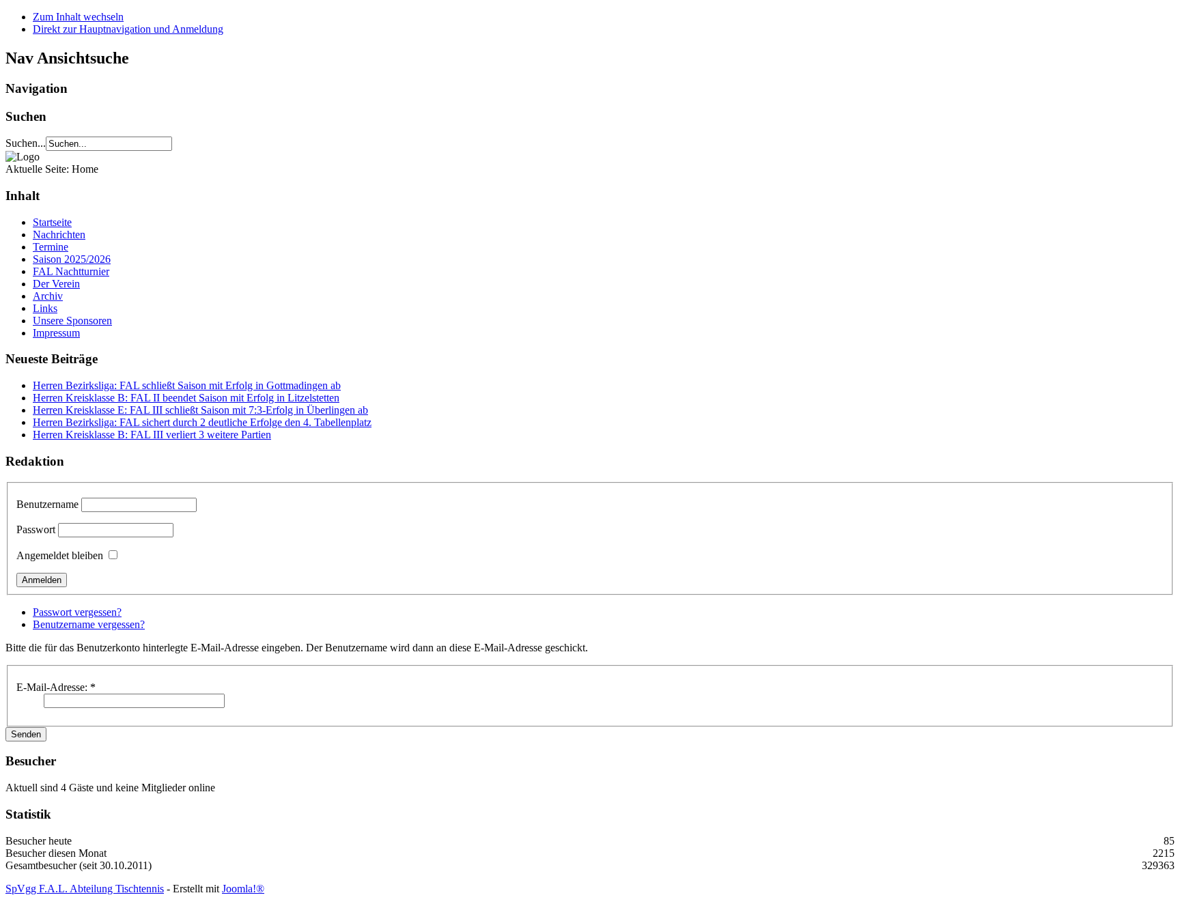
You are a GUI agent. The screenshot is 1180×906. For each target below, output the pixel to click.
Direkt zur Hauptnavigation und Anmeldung (128, 29)
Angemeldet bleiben (59, 555)
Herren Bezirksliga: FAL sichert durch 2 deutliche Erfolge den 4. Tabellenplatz (202, 422)
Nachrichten (59, 234)
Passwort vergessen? (77, 612)
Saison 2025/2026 (72, 259)
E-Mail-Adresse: (56, 687)
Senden (26, 734)
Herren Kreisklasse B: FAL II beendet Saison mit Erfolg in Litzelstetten (186, 398)
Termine (50, 247)
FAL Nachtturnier (71, 271)
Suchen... (25, 143)
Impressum (56, 333)
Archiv (48, 296)
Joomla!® (243, 888)
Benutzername (47, 504)
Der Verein (56, 283)
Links (45, 308)
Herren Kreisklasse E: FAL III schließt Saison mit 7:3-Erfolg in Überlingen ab (200, 410)
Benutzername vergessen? (89, 624)
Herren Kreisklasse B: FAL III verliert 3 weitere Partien (152, 434)
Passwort (35, 529)
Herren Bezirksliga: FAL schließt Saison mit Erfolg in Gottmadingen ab (187, 385)
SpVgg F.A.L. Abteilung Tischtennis (84, 888)
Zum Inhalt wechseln (78, 17)
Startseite (52, 222)
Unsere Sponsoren (72, 320)
